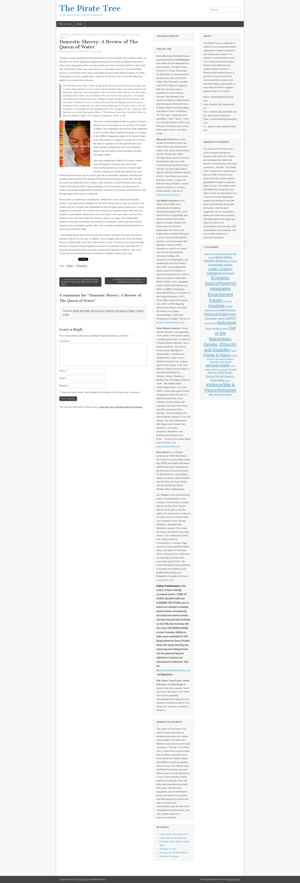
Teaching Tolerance (169, 856)
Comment (64, 341)
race (214, 369)
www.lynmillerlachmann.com (170, 322)
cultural (211, 273)
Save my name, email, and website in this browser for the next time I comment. (101, 392)
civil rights (232, 261)
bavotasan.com (233, 879)
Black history (223, 257)
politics (208, 369)
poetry (232, 366)
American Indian (225, 254)
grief (222, 310)
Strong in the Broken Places (173, 852)
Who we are (65, 24)
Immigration (211, 318)
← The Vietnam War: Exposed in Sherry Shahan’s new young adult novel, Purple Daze (79, 282)
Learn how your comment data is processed (120, 407)
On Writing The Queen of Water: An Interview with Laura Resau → (129, 280)
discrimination (226, 273)
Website (63, 385)
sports (227, 380)
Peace (233, 350)
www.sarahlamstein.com (168, 446)
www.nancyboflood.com (168, 194)
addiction (207, 254)
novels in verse (220, 328)
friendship (216, 306)
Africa (214, 254)
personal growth (218, 365)
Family (215, 300)
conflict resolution (220, 269)
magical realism (210, 323)
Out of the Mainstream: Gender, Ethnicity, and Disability (220, 338)
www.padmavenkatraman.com (174, 670)
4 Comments (96, 51)
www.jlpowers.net (164, 580)
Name (63, 370)
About (79, 24)
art (234, 253)
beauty (211, 257)
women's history (223, 394)
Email (62, 378)
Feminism (227, 301)
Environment (220, 294)
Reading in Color (168, 849)
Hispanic (231, 310)
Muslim (208, 328)
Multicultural (226, 323)
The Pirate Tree (90, 8)
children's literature (215, 260)
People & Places (217, 355)
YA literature (81, 266)
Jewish (221, 318)
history (232, 314)
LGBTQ (230, 318)
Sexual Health (223, 370)
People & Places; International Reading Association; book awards (222, 359)
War (211, 394)
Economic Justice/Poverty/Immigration (77, 35)
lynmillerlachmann (69, 51)
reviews (69, 266)
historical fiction (216, 314)
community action (220, 264)
